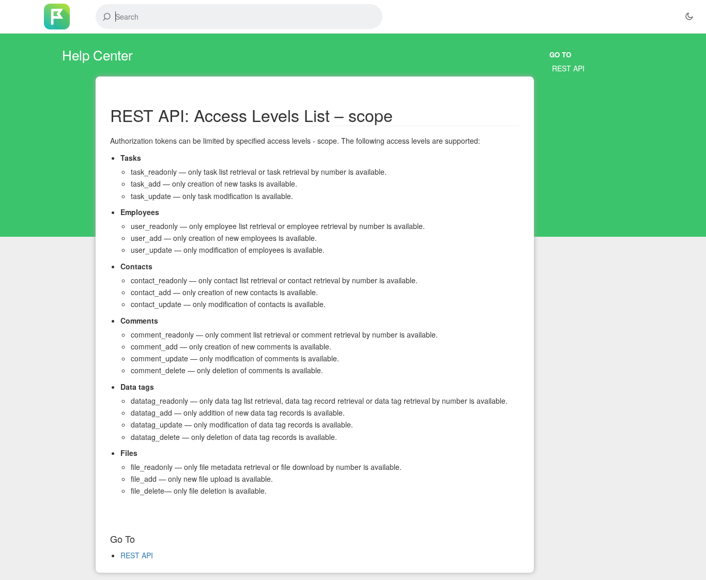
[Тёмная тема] (689, 16)
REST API (568, 68)
